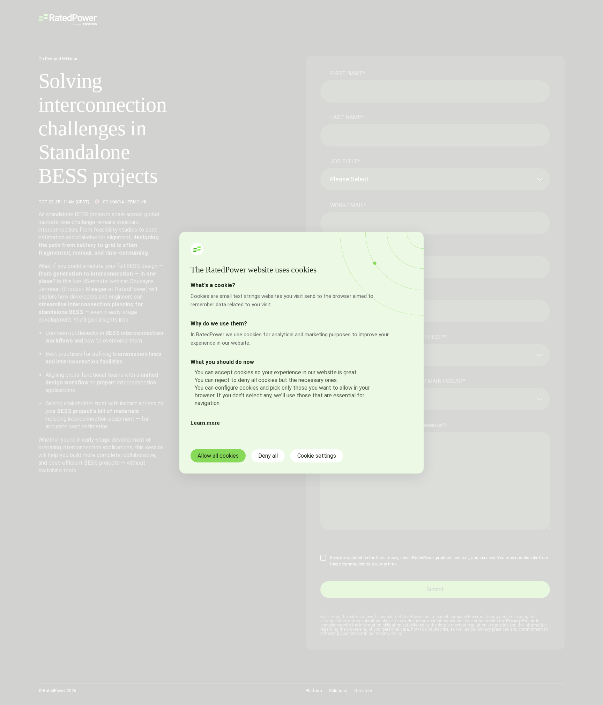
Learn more (205, 422)
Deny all (268, 455)
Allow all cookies (218, 455)
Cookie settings (316, 455)
